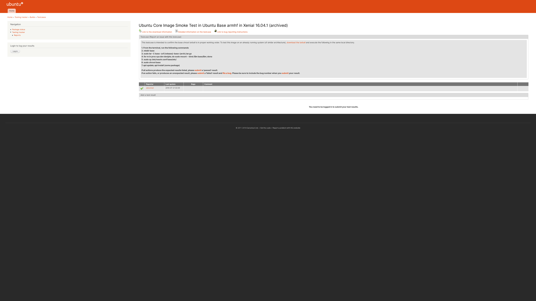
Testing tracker (21, 17)
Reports (17, 35)
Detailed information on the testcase (194, 32)
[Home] (15, 4)
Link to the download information (157, 32)
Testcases (41, 17)
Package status (18, 29)
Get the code (265, 128)
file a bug (227, 73)
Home (11, 11)
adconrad (150, 88)
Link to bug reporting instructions (232, 32)
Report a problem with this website (286, 128)
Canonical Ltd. (252, 128)
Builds (32, 17)
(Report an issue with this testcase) (165, 37)
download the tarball (296, 42)
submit (198, 70)
